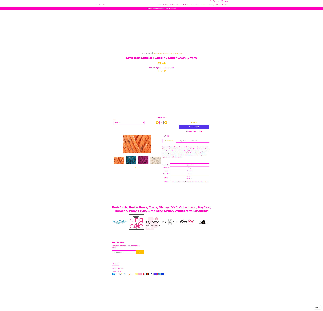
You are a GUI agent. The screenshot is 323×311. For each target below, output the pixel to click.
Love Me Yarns (100, 5)
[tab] (169, 141)
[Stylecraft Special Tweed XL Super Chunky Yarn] (119, 160)
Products (149, 53)
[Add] (165, 122)
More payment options (194, 131)
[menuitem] (210, 1)
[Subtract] (157, 122)
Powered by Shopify (117, 271)
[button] (216, 1)
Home (143, 53)
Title (115, 120)
